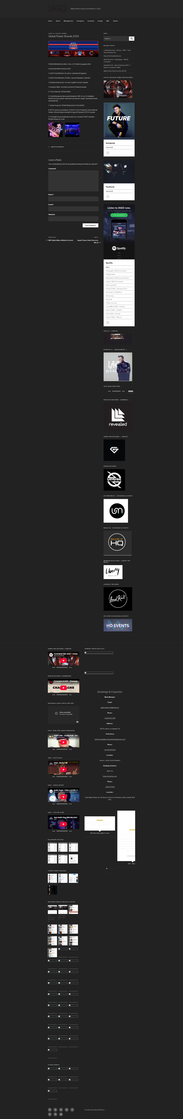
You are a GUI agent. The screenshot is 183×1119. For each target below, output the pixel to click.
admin (64, 33)
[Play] (106, 391)
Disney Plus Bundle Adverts (112, 56)
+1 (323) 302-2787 (109, 718)
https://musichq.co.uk (110, 776)
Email (51, 205)
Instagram (80, 21)
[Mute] (127, 391)
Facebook (91, 21)
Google (100, 21)
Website (51, 214)
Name (51, 195)
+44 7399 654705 (110, 750)
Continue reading (132, 855)
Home (50, 21)
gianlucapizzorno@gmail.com (110, 707)
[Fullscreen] (77, 667)
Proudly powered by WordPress (94, 1110)
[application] (119, 391)
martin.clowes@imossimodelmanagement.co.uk (109, 739)
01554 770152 (110, 787)
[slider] (116, 391)
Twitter (115, 21)
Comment (52, 169)
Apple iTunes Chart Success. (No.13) (115, 71)
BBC (107, 21)
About (58, 21)
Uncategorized (57, 147)
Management (68, 21)
